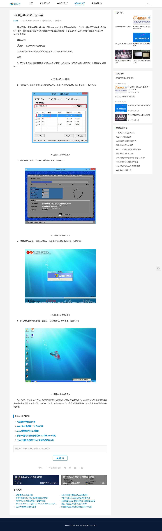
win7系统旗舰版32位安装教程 (30, 426)
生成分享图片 (55, 468)
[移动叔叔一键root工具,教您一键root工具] (121, 87)
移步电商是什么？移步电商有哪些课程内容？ (32, 498)
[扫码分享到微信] (64, 468)
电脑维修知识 (79, 3)
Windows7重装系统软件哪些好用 (128, 149)
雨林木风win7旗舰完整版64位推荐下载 (30, 501)
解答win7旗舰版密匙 (123, 137)
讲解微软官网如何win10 (125, 154)
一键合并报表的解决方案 (125, 133)
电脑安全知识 (62, 3)
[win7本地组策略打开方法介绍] (121, 115)
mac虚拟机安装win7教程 (28, 431)
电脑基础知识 (45, 3)
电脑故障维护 (97, 3)
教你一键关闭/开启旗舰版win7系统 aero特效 (36, 435)
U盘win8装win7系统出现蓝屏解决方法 (75, 498)
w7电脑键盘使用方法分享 (123, 27)
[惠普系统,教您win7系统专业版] (121, 106)
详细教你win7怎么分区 (24, 495)
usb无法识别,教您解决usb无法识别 (74, 495)
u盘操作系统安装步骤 (26, 422)
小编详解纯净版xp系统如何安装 (128, 166)
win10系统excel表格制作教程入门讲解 (130, 158)
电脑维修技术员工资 (123, 170)
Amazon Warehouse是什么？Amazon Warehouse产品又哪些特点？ (36, 504)
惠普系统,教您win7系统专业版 (141, 45)
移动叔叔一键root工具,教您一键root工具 (141, 28)
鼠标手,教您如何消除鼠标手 (26, 507)
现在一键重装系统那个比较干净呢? (74, 504)
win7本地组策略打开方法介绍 (123, 61)
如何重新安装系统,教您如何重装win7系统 (76, 507)
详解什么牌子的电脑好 (124, 145)
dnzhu (15, 21)
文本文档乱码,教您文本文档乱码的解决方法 (35, 440)
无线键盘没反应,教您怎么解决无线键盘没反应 (78, 501)
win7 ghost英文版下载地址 (123, 44)
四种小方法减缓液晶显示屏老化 (141, 61)
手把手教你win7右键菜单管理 (127, 162)
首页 (31, 3)
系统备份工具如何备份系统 (126, 141)
